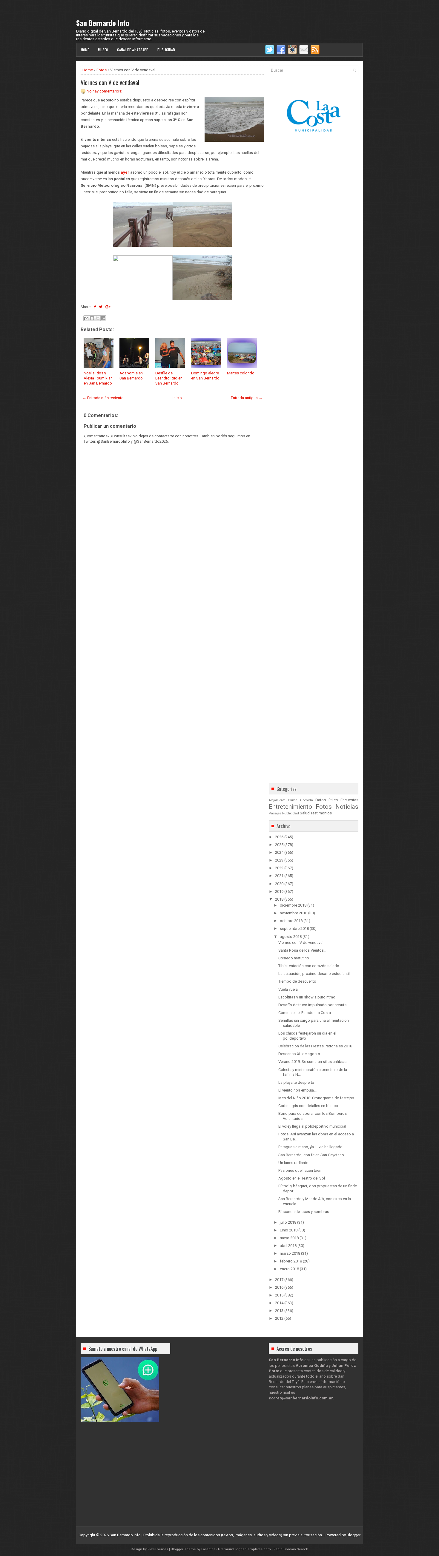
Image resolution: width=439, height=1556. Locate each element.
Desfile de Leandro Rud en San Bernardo (168, 378)
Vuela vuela (288, 989)
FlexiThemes (158, 1549)
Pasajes (275, 813)
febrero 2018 (291, 1261)
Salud (305, 813)
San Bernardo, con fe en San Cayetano (311, 1155)
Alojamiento (277, 800)
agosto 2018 (291, 936)
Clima (292, 800)
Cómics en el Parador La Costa (304, 1012)
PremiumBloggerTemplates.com (244, 1549)
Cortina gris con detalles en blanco (308, 1105)
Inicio (177, 398)
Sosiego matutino (293, 958)
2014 (279, 1303)
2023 (279, 860)
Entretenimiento (290, 806)
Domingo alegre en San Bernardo (205, 375)
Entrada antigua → (247, 398)
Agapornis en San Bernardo (131, 375)
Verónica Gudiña (312, 1365)
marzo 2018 (290, 1253)
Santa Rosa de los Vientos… (302, 950)
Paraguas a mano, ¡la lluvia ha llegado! (310, 1147)
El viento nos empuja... (297, 1090)
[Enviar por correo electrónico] (86, 318)
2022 (279, 868)
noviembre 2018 (293, 913)
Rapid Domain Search (291, 1549)
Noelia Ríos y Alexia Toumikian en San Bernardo (98, 378)
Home (85, 49)
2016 (279, 1287)
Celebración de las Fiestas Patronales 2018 (315, 1046)
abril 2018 (288, 1245)
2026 (279, 837)
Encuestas (349, 800)
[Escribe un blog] (92, 318)
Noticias (346, 806)
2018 (279, 899)
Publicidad (166, 49)
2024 (279, 852)
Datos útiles (326, 800)
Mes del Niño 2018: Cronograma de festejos (316, 1098)
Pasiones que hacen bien (299, 1170)
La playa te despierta (296, 1082)
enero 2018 (289, 1269)
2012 (279, 1318)
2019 (279, 891)
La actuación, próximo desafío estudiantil (314, 973)
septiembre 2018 (294, 928)
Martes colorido (240, 373)
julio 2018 (288, 1222)
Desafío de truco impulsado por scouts (312, 1005)
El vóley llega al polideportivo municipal (312, 1126)
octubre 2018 (291, 921)
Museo (103, 49)
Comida (306, 800)
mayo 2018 (289, 1238)
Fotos (101, 70)
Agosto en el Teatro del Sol (301, 1178)
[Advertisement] (172, 612)
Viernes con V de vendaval (110, 82)
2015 (279, 1295)
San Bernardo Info (102, 22)
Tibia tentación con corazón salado (308, 966)
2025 (279, 844)
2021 (279, 875)
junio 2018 (288, 1230)
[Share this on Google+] (108, 307)
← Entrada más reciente (102, 398)
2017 (279, 1279)
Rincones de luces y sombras (303, 1211)
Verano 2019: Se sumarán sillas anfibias (312, 1061)
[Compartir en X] (98, 318)
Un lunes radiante (293, 1162)
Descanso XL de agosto (299, 1054)
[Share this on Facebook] (94, 307)
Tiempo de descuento (297, 981)
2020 (279, 884)
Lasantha (208, 1549)
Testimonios (321, 813)
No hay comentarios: (104, 91)
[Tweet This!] (100, 307)
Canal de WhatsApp (132, 49)
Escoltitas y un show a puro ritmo (306, 997)
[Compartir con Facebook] (103, 318)
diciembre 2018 (293, 905)
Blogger (353, 1535)
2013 (279, 1310)
